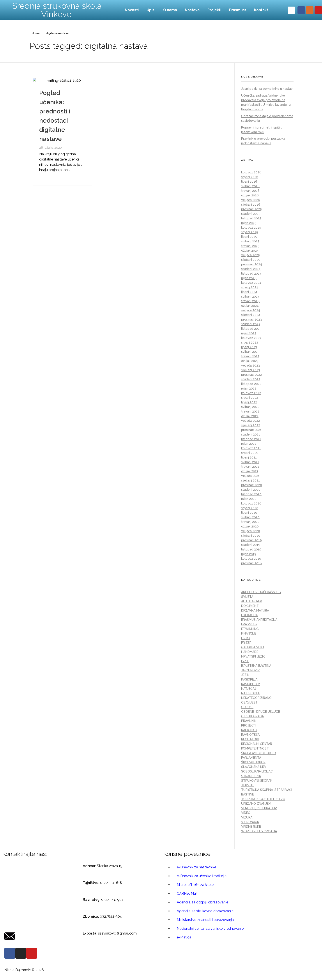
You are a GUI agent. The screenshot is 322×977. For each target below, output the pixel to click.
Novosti (132, 10)
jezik (245, 675)
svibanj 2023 (250, 351)
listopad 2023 (251, 328)
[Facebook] (301, 10)
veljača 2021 (250, 476)
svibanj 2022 (250, 407)
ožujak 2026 (250, 195)
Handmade (249, 652)
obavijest (249, 702)
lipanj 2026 (249, 181)
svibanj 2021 (250, 462)
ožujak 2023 (249, 361)
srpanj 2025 (249, 232)
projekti (248, 725)
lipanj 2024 (249, 292)
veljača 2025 (250, 255)
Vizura (246, 817)
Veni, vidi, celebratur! (259, 808)
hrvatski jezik (253, 656)
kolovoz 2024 (251, 282)
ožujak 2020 (250, 526)
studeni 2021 (250, 434)
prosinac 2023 (251, 319)
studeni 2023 (250, 324)
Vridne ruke (251, 826)
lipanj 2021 (249, 457)
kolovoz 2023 (251, 338)
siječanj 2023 (250, 370)
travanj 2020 (250, 522)
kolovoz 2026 (251, 172)
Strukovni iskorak (256, 780)
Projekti (214, 10)
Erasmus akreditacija (259, 619)
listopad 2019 (251, 549)
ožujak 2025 (249, 250)
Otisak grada (252, 716)
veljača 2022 (250, 420)
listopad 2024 (251, 273)
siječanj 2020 (250, 535)
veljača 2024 (250, 310)
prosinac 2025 (251, 209)
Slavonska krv (253, 767)
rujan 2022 (248, 388)
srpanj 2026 (249, 177)
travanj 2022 (250, 411)
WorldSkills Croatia (259, 831)
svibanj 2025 (250, 241)
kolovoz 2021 (251, 448)
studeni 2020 (250, 489)
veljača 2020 (250, 531)
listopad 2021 (251, 439)
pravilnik (248, 721)
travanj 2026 (250, 190)
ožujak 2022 (249, 416)
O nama (170, 10)
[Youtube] (318, 10)
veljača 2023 (250, 365)
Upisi (151, 10)
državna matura (255, 610)
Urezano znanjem (256, 803)
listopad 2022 (251, 384)
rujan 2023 (248, 333)
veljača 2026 (250, 200)
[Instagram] (309, 10)
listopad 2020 (251, 494)
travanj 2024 (250, 301)
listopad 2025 (251, 218)
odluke (247, 707)
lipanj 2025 (249, 236)
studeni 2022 (250, 379)
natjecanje (250, 693)
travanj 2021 (250, 466)
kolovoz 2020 (251, 503)
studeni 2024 (250, 269)
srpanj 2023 (249, 342)
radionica (249, 730)
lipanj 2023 (249, 347)
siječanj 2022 (250, 425)
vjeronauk (250, 822)
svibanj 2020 (250, 517)
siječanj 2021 (250, 480)
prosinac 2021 (251, 430)
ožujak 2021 (249, 471)
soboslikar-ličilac (257, 771)
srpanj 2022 (249, 397)
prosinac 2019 (251, 540)
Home (36, 33)
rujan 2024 (249, 278)
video (245, 813)
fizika (245, 638)
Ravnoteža (250, 734)
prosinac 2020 (251, 485)
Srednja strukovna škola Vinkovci (57, 10)
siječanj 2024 (250, 315)
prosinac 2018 (251, 563)
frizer (246, 642)
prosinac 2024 (251, 264)
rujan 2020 (249, 499)
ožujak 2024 (250, 305)
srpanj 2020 (249, 508)
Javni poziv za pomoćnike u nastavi (267, 88)
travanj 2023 (250, 356)
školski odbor (253, 762)
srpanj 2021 (249, 453)
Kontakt (261, 10)
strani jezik (251, 776)
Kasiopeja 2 (250, 684)
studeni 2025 (250, 213)
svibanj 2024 (250, 296)
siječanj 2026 (250, 204)
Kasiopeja (249, 679)
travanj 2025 (250, 246)
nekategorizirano (256, 698)
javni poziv (250, 670)
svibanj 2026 (250, 186)
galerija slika (252, 647)
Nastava (192, 10)
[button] (291, 10)
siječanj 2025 (250, 259)
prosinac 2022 (251, 374)
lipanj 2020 (249, 512)
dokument (250, 606)
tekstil (247, 785)
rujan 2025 (248, 223)
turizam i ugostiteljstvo (263, 799)
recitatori (250, 739)
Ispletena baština (256, 665)
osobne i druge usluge (260, 711)
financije (248, 633)
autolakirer (251, 601)
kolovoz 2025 (251, 227)
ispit (245, 661)
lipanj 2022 (249, 402)
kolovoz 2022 (251, 393)
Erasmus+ (237, 10)
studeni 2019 (250, 545)
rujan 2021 (248, 443)
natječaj (248, 688)
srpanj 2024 (249, 287)
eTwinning (250, 629)
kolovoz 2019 (251, 558)
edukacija (249, 615)
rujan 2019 (248, 554)
